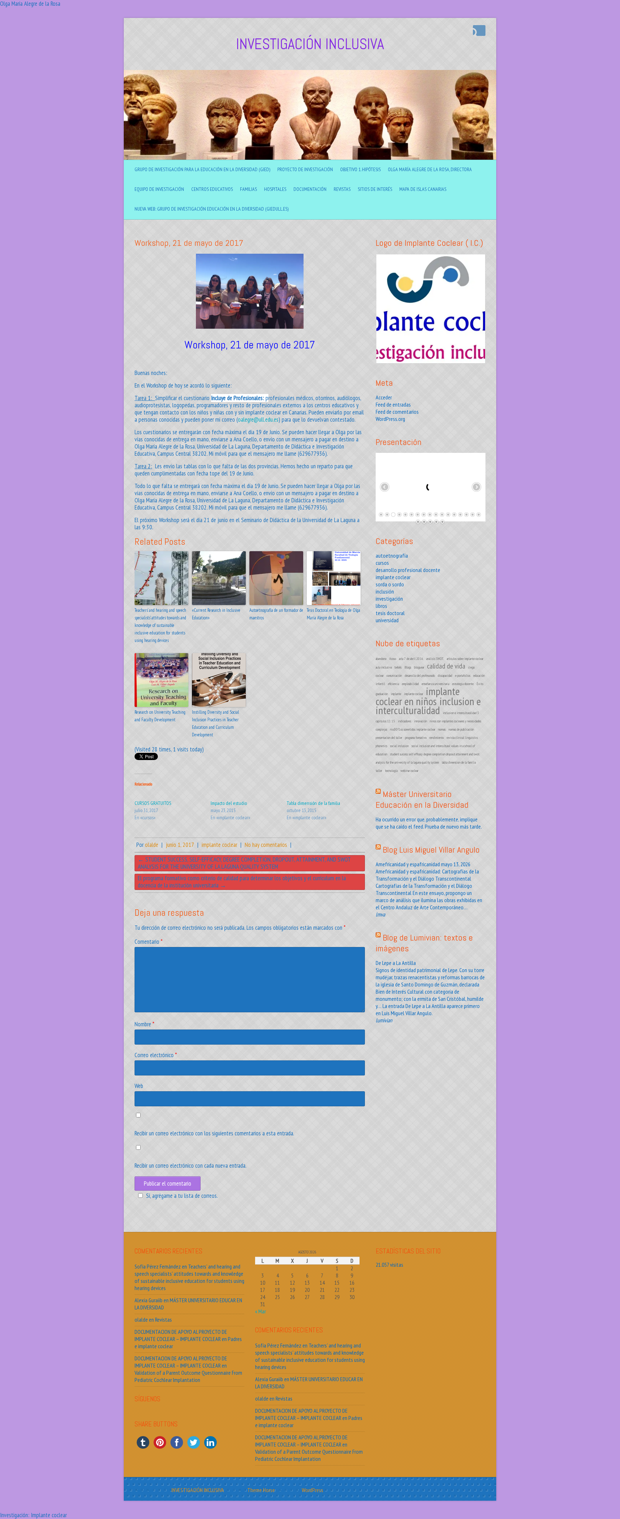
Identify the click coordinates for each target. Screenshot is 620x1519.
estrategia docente (463, 683)
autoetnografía (392, 555)
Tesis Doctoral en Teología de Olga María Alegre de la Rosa (333, 614)
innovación (420, 721)
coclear (380, 675)
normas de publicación (461, 729)
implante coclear (219, 845)
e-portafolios (462, 675)
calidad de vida (446, 666)
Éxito (479, 683)
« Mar (260, 1311)
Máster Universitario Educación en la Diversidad (422, 799)
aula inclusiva (384, 667)
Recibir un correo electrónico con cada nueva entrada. (190, 1165)
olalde (151, 845)
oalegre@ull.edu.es (258, 419)
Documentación (310, 189)
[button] (430, 309)
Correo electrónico (156, 1055)
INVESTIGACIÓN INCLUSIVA (310, 44)
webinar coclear (409, 770)
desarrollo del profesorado (420, 675)
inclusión (385, 591)
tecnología (391, 770)
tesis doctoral (390, 612)
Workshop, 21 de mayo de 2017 (189, 242)
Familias (248, 189)
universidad (387, 620)
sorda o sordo (390, 584)
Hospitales (275, 189)
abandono (381, 658)
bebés (398, 667)
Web (139, 1086)
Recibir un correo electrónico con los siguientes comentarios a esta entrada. (214, 1133)
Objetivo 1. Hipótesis (360, 169)
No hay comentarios (266, 845)
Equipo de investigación (159, 189)
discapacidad (445, 675)
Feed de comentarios (397, 411)
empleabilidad (410, 683)
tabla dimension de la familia (459, 762)
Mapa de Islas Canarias (422, 189)
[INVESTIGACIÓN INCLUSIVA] (310, 74)
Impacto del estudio (229, 803)
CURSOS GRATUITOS (153, 803)
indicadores (404, 721)
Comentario (149, 942)
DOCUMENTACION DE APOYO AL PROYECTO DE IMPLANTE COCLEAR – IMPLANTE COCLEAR (181, 1335)
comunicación (394, 675)
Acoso (392, 658)
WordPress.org (390, 418)
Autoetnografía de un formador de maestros (276, 614)
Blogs (407, 667)
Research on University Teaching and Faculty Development (160, 716)
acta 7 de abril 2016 (411, 658)
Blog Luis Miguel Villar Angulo (431, 849)
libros (381, 605)
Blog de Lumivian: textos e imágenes (424, 943)
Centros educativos (212, 189)
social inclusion (399, 746)
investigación (389, 598)
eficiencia (393, 683)
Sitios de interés (375, 189)
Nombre (144, 1024)
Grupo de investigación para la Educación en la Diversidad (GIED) (202, 169)
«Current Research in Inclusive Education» (216, 614)
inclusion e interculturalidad (428, 705)
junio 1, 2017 (180, 845)
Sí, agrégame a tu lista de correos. (182, 1196)
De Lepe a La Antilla (396, 962)
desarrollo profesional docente (408, 569)
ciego (471, 667)
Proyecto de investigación (305, 169)
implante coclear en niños (418, 696)
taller (379, 770)
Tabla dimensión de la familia (313, 803)
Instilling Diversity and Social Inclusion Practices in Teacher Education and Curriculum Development (215, 723)
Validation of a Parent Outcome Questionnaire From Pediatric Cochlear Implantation (188, 1376)
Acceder (384, 397)
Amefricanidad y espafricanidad (408, 864)
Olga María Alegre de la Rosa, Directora (430, 169)
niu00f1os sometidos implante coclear (412, 729)
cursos (382, 562)
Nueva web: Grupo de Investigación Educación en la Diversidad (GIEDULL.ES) (211, 209)
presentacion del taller (389, 737)
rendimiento (436, 737)
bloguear (419, 667)
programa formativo (416, 737)
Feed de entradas (393, 404)
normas (442, 729)
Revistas (342, 189)
